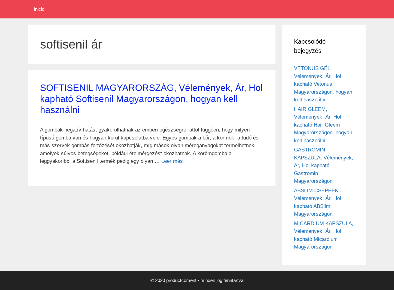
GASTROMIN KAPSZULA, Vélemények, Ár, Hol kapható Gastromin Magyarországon (323, 165)
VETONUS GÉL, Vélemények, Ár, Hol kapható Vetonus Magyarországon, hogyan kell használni (323, 84)
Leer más (172, 161)
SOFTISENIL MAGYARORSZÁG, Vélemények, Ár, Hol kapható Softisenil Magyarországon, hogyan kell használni (151, 99)
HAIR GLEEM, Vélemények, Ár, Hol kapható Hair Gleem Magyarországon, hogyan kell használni (323, 124)
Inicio (39, 9)
